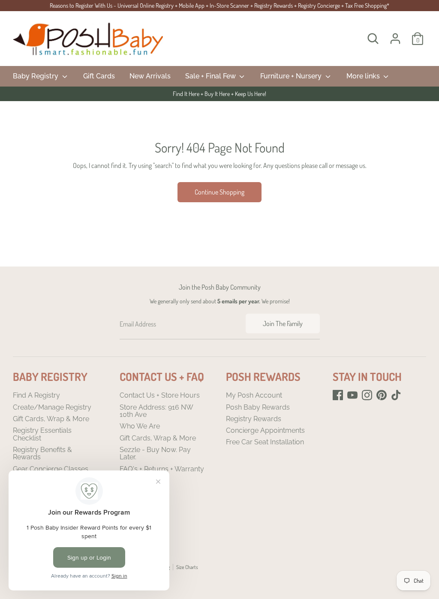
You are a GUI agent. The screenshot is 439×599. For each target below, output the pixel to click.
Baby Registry (36, 76)
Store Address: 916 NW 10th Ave (156, 411)
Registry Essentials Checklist (42, 434)
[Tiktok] (396, 395)
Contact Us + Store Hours (160, 395)
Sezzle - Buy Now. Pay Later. (155, 453)
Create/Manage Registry (52, 407)
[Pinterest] (381, 395)
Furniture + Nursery (291, 76)
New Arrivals (150, 76)
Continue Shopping (219, 192)
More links (364, 76)
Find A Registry (36, 395)
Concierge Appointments (265, 430)
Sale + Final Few (211, 76)
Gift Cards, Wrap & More (51, 419)
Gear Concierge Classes (50, 469)
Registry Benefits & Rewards (42, 453)
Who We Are (140, 426)
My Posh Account (254, 395)
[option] (219, 94)
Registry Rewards (253, 419)
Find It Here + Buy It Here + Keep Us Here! (219, 93)
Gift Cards (99, 76)
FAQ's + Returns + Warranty (162, 469)
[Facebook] (338, 395)
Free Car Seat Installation (265, 442)
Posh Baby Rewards (258, 407)
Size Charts (187, 567)
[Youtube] (352, 395)
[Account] (395, 38)
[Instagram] (367, 395)
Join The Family (283, 323)
